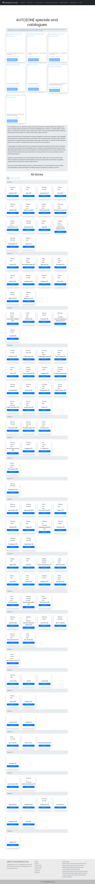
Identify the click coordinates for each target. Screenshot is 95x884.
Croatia (71, 863)
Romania (85, 873)
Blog (80, 2)
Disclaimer (34, 30)
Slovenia (80, 867)
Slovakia (73, 869)
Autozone (17, 29)
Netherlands (70, 867)
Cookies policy (38, 867)
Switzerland (77, 863)
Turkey (64, 863)
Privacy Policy (38, 865)
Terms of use (38, 869)
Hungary (68, 873)
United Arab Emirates (67, 871)
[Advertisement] (37, 13)
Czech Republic (66, 869)
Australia (64, 877)
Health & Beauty (64, 2)
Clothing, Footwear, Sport (51, 2)
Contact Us (37, 872)
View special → (12, 59)
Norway (81, 871)
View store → (13, 196)
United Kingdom (78, 873)
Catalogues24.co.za (49, 881)
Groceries (22, 2)
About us (38, 30)
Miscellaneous (73, 2)
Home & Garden (39, 2)
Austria (74, 865)
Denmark (76, 871)
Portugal (76, 867)
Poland (78, 869)
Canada (64, 875)
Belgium (64, 867)
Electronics (30, 2)
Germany (64, 865)
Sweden (85, 871)
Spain (67, 863)
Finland (64, 873)
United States (74, 875)
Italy (72, 873)
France (82, 865)
